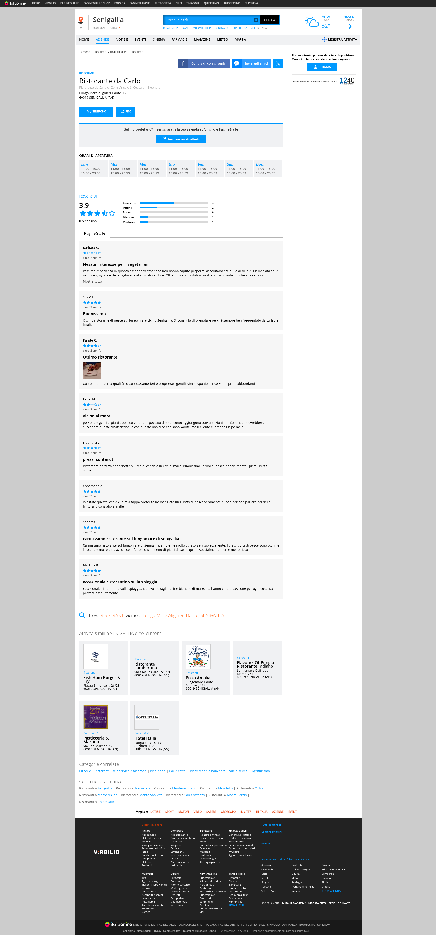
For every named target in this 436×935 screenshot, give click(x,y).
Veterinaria (177, 905)
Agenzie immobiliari (240, 855)
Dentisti (175, 894)
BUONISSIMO (232, 3)
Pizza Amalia (198, 677)
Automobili (148, 901)
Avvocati (234, 851)
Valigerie (176, 845)
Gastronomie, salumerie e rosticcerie (213, 889)
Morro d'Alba (107, 795)
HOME (84, 39)
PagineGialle (94, 233)
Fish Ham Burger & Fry (101, 679)
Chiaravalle (106, 802)
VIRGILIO (50, 3)
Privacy (157, 931)
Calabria (326, 865)
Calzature (176, 841)
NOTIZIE (122, 39)
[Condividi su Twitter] (278, 63)
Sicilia (325, 882)
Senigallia (108, 19)
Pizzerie (85, 771)
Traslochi (147, 865)
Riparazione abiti (181, 855)
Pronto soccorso (180, 884)
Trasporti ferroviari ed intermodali (154, 886)
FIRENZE (243, 27)
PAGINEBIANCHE (140, 3)
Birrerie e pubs (237, 888)
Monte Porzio (237, 795)
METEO (222, 39)
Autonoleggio (150, 891)
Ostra (259, 788)
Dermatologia (208, 858)
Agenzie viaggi (150, 881)
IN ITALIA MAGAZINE (294, 903)
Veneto (296, 891)
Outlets (175, 848)
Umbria (326, 886)
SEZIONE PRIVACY (339, 903)
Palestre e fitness (210, 834)
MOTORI (183, 812)
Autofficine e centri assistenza (153, 906)
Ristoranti (89, 672)
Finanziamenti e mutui (242, 845)
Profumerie (206, 855)
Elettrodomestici (151, 838)
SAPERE (211, 812)
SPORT (169, 812)
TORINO (209, 27)
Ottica (174, 858)
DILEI (179, 3)
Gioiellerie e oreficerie (183, 838)
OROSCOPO (228, 812)
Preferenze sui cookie (194, 931)
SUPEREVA (251, 3)
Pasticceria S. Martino (96, 739)
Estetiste (205, 848)
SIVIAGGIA (192, 3)
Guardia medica (180, 891)
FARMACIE (179, 39)
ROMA (166, 27)
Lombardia (328, 873)
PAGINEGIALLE (69, 3)
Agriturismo (261, 771)
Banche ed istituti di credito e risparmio (240, 836)
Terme (203, 841)
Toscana (266, 886)
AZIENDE (102, 39)
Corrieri (146, 911)
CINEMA (159, 39)
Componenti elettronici (149, 860)
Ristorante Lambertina (145, 665)
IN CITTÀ (245, 812)
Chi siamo (129, 931)
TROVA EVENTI (237, 905)
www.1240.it (330, 81)
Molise (295, 878)
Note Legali (144, 931)
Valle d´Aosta (269, 891)
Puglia (265, 882)
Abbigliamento (179, 834)
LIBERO (35, 3)
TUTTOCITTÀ (163, 3)
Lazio (264, 873)
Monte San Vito (150, 795)
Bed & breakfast (238, 894)
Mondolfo (225, 788)
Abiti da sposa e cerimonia (180, 863)
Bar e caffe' (90, 733)
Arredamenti (149, 834)
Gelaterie (205, 905)
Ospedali (176, 881)
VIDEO (198, 812)
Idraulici (146, 841)
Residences (235, 898)
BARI (252, 27)
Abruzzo (266, 865)
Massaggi (205, 851)
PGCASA (119, 3)
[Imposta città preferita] (81, 20)
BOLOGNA (231, 27)
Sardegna (297, 882)
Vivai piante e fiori (152, 845)
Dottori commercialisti (242, 848)
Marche (265, 878)
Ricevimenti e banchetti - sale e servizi (219, 771)
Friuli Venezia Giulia (333, 869)
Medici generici (179, 888)
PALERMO (197, 27)
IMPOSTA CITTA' (317, 903)
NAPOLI (186, 27)
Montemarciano (184, 788)
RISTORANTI (87, 73)
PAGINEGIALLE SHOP (97, 3)
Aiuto (212, 931)
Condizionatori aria (153, 855)
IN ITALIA (262, 27)
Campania (267, 869)
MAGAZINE (202, 39)
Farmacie (176, 877)
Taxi (144, 877)
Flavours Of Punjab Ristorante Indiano (255, 664)
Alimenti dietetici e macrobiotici (211, 882)
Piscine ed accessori (211, 838)
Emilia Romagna (301, 869)
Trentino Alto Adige (303, 886)
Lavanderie (177, 851)
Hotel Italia (145, 738)
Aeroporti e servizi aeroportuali (152, 896)
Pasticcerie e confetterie (207, 899)
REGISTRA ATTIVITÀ (342, 39)
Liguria (296, 873)
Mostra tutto (92, 281)
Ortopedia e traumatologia (179, 899)
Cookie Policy (171, 931)
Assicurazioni (236, 841)
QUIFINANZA (212, 3)
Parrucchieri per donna (213, 845)
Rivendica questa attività (183, 139)
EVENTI (140, 39)
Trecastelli (142, 788)
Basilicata (297, 865)
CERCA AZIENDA (331, 891)
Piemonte (327, 878)
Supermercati (207, 877)
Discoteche (235, 891)
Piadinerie (158, 771)
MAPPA (240, 39)
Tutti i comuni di (271, 824)
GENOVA (220, 27)
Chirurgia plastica (210, 862)
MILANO (176, 27)
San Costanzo (194, 795)
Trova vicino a (156, 615)
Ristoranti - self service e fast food (120, 771)
